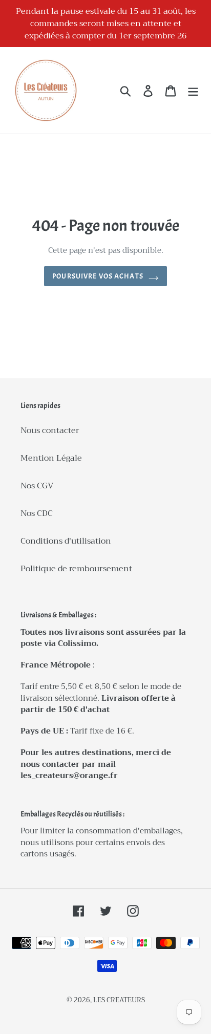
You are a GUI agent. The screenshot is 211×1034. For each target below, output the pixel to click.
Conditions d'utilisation (65, 541)
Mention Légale (51, 458)
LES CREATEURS (119, 1000)
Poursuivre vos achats (97, 276)
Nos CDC (36, 513)
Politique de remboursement (76, 569)
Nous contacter (49, 430)
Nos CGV (37, 486)
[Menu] (193, 90)
